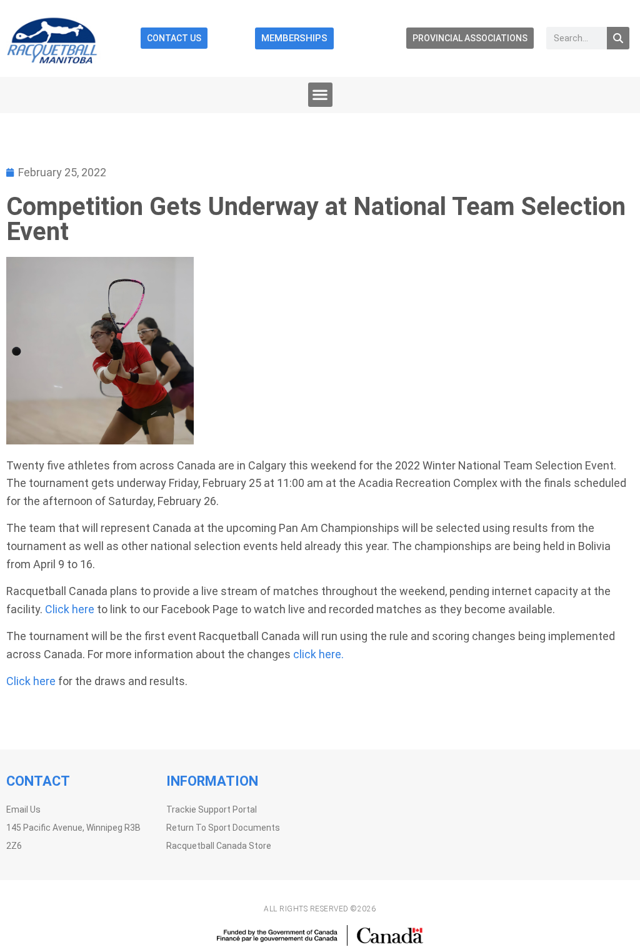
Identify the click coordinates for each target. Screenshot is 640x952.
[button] (320, 95)
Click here (69, 609)
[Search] (618, 38)
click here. (318, 654)
